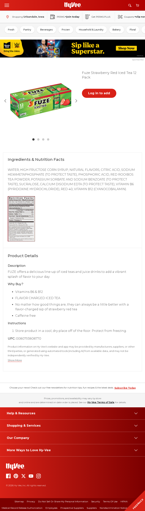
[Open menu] (7, 5)
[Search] (130, 5)
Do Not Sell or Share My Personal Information (63, 501)
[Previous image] (5, 101)
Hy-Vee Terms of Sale (100, 402)
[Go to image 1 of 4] (33, 139)
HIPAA (124, 501)
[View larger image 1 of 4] (41, 101)
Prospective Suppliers (72, 507)
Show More (15, 360)
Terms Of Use (110, 501)
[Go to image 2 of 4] (38, 139)
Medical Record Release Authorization (22, 507)
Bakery (117, 29)
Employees (51, 507)
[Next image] (76, 101)
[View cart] (137, 5)
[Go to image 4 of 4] (48, 139)
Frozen (66, 29)
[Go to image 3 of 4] (43, 139)
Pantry (27, 29)
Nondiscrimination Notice (113, 507)
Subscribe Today (125, 388)
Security (95, 501)
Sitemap (19, 501)
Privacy (31, 501)
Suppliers (92, 507)
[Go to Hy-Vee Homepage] (72, 5)
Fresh (11, 29)
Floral (133, 29)
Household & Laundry (91, 29)
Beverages (46, 29)
